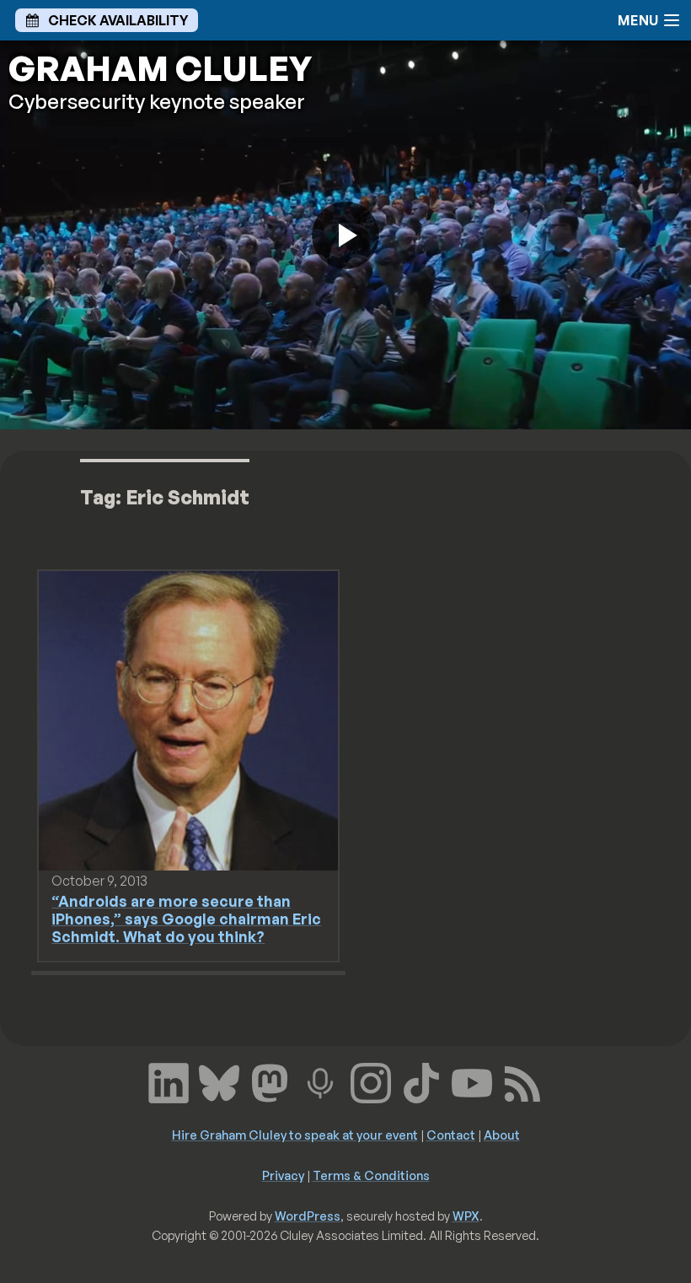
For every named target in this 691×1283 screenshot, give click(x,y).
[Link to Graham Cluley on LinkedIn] (168, 1081)
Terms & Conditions (371, 1175)
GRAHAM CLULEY (160, 68)
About (502, 1134)
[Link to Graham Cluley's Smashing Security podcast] (320, 1081)
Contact (450, 1134)
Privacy (283, 1175)
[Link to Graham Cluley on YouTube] (472, 1081)
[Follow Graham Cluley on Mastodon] (269, 1081)
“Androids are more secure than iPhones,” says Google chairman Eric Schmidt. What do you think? (186, 919)
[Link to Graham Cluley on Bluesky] (219, 1081)
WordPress (307, 1215)
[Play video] (345, 235)
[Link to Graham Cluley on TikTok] (421, 1081)
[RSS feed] (522, 1081)
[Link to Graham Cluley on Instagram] (371, 1081)
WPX (466, 1215)
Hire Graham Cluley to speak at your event (295, 1134)
